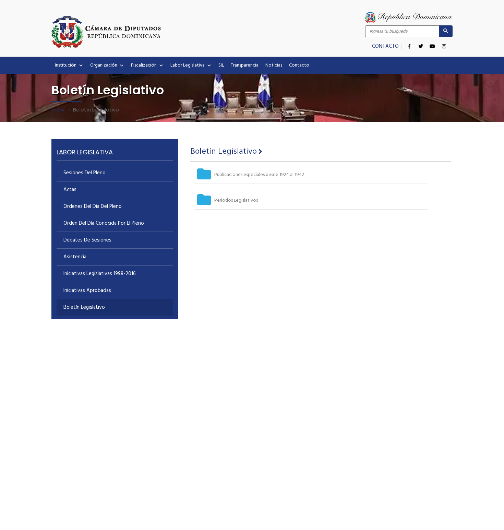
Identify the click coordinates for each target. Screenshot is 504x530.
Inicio (58, 109)
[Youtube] (432, 42)
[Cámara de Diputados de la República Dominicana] (151, 31)
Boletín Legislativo (84, 307)
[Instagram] (444, 42)
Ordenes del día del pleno (92, 206)
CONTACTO (386, 46)
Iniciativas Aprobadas (87, 290)
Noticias (273, 65)
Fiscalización (144, 65)
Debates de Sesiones (87, 240)
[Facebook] (409, 42)
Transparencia (245, 65)
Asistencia (74, 257)
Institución (65, 65)
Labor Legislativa (187, 65)
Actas (69, 190)
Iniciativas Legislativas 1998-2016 (99, 274)
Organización (103, 65)
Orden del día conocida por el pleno (103, 223)
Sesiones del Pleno (84, 173)
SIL (221, 65)
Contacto (299, 65)
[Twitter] (421, 42)
